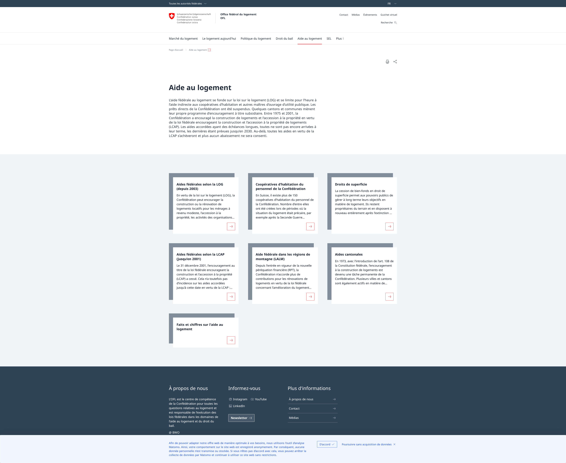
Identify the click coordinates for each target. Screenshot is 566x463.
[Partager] (395, 61)
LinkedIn (239, 406)
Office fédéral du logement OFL (238, 16)
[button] (183, 38)
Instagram (240, 399)
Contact (294, 408)
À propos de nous (301, 399)
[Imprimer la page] (387, 61)
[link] (204, 203)
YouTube (261, 399)
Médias (294, 418)
